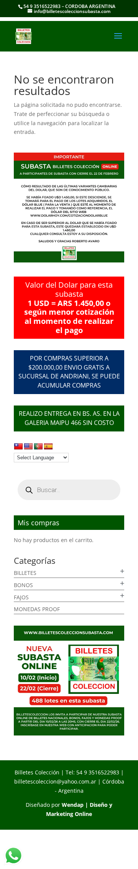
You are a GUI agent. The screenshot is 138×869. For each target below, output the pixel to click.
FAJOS (21, 597)
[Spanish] (48, 447)
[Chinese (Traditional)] (18, 447)
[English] (28, 447)
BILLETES (25, 572)
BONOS (23, 585)
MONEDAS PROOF (37, 609)
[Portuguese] (38, 447)
